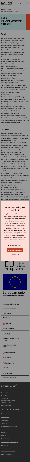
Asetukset (13, 254)
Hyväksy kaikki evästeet (15, 250)
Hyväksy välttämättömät (15, 245)
